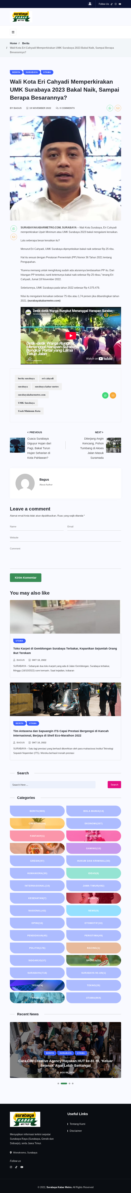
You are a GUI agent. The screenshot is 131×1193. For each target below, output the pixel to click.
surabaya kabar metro (47, 386)
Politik (37, 948)
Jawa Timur (93, 885)
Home (13, 43)
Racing (93, 948)
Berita (25, 43)
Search (114, 784)
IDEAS (93, 873)
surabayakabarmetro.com (32, 394)
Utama (93, 998)
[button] (58, 1083)
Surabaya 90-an (93, 973)
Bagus (21, 660)
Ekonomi (94, 823)
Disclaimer (76, 1130)
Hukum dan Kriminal (93, 861)
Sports (93, 960)
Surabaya (37, 973)
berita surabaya (26, 378)
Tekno (93, 985)
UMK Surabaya (26, 403)
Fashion (93, 836)
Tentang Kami (77, 1124)
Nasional (37, 910)
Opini (37, 923)
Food (37, 848)
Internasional (37, 885)
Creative (37, 823)
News (93, 910)
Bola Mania (93, 811)
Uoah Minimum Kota (29, 411)
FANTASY (37, 836)
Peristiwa (94, 935)
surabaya (23, 386)
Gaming (93, 848)
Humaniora (37, 873)
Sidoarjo (37, 960)
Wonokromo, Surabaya (24, 1152)
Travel (37, 998)
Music (93, 898)
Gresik (37, 861)
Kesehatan (37, 898)
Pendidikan (37, 935)
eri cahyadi (48, 378)
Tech (37, 985)
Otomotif (94, 923)
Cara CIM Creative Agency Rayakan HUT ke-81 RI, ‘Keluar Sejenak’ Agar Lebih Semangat (65, 1063)
